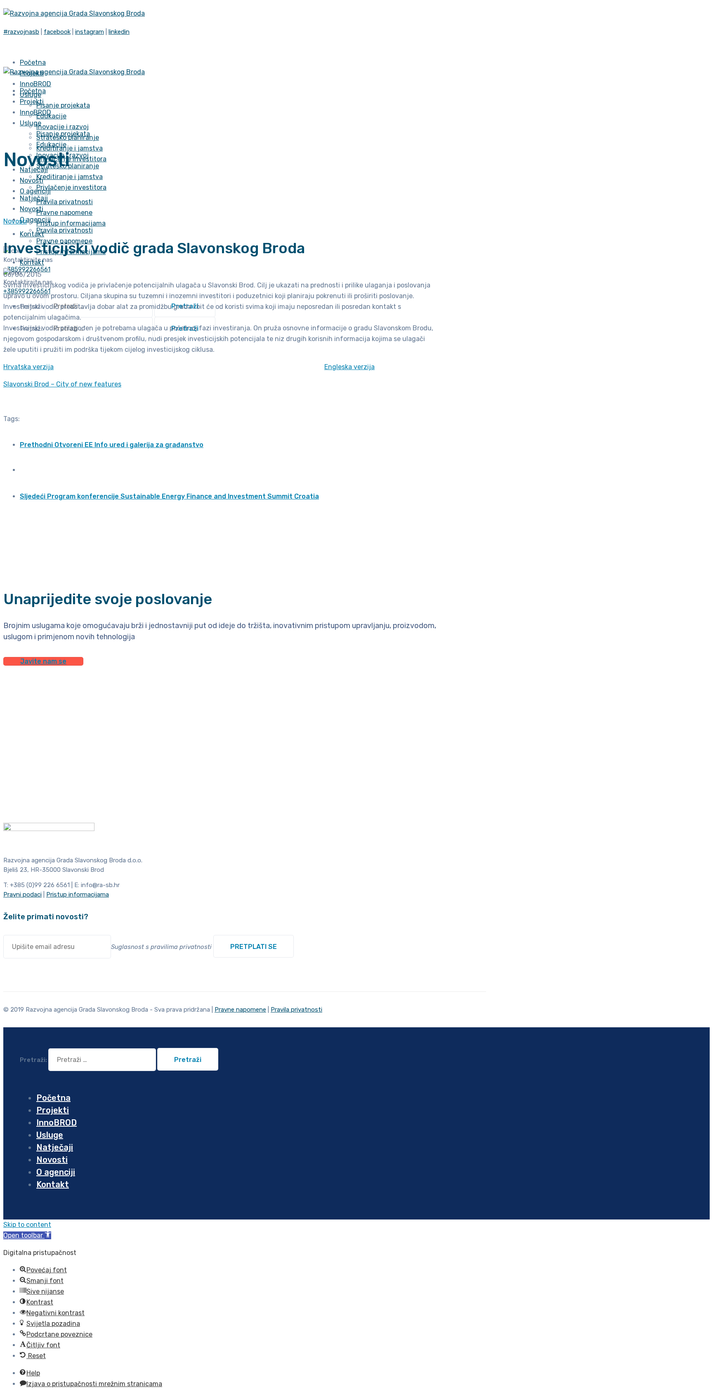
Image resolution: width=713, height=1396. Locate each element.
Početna (53, 1098)
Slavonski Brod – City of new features (62, 384)
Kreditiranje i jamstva (69, 148)
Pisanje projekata (63, 105)
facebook (57, 31)
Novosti (15, 221)
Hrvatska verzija (28, 367)
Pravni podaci (22, 894)
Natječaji (54, 1147)
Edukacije (51, 116)
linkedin (119, 31)
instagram (89, 31)
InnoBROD (56, 1123)
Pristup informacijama (71, 223)
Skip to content (27, 1225)
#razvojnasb (21, 31)
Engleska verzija (349, 367)
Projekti (52, 1110)
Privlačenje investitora (71, 187)
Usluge (30, 123)
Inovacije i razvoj (62, 127)
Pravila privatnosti (64, 202)
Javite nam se (43, 661)
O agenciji (35, 220)
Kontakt (32, 234)
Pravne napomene (64, 213)
